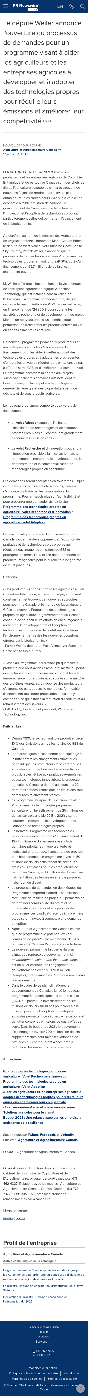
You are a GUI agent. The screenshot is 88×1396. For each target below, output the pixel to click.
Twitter (33, 1134)
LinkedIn (67, 1134)
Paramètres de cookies (27, 1378)
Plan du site (71, 1373)
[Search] (82, 6)
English (47, 121)
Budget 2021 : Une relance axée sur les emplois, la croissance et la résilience (42, 1120)
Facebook (47, 1134)
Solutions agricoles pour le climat (28, 1112)
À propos (43, 1337)
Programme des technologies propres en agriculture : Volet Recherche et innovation (35, 1074)
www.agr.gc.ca (14, 1218)
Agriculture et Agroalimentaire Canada (48, 1139)
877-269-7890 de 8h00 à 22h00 (43, 1353)
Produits (43, 1332)
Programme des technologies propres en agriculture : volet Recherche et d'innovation (37, 509)
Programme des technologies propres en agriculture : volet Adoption (34, 520)
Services (42, 1341)
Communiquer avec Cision (43, 1327)
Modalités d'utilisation (43, 1368)
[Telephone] (71, 6)
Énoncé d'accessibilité (62, 1378)
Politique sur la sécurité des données (33, 1373)
